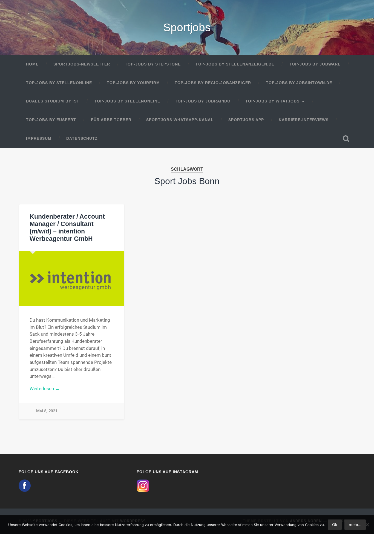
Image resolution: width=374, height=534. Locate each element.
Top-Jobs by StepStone (153, 64)
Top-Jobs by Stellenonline (59, 83)
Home (32, 64)
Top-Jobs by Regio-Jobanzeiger (213, 83)
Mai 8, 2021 (46, 411)
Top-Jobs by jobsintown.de (299, 83)
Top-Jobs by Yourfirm (133, 83)
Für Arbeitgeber (111, 120)
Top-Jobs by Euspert (51, 120)
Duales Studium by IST (52, 101)
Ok (334, 524)
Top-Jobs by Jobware (315, 64)
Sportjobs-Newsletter (81, 64)
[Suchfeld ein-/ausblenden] (346, 138)
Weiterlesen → (45, 388)
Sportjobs (187, 27)
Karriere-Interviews (304, 120)
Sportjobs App (246, 120)
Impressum (38, 138)
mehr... (355, 524)
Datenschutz (82, 138)
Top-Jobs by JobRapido (203, 101)
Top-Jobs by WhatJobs (272, 101)
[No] (367, 524)
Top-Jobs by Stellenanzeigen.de (234, 64)
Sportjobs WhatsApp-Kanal (180, 120)
